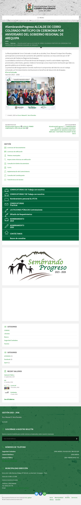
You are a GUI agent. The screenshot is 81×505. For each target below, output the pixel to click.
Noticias (13, 43)
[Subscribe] (76, 438)
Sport (6, 363)
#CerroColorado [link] (11, 72)
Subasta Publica (9, 375)
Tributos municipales (13, 155)
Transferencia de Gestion (15, 180)
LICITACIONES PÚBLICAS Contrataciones (26, 210)
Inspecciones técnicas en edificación (19, 159)
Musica (6, 337)
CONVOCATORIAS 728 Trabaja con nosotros (27, 194)
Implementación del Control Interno (18, 171)
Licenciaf (13, 385)
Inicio (7, 43)
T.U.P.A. (9, 167)
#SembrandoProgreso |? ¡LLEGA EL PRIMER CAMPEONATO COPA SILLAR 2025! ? (19, 127)
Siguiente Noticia (10, 125)
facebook (7, 359)
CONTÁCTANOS (16, 233)
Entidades (14, 392)
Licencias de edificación (14, 152)
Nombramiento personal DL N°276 (23, 198)
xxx (5, 380)
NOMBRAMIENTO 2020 (17, 226)
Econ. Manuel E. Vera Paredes (27, 115)
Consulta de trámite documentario (18, 163)
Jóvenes (7, 334)
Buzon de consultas (18, 238)
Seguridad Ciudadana (11, 340)
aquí (19, 480)
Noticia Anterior (70, 125)
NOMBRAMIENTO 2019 (17, 220)
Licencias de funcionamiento (16, 148)
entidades (7, 356)
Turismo (6, 344)
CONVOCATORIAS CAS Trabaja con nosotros (27, 189)
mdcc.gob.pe (27, 497)
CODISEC (7, 330)
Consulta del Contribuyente (16, 175)
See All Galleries (9, 399)
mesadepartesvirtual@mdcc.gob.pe (17, 488)
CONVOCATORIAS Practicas (17, 204)
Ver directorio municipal (9, 461)
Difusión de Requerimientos (21, 214)
